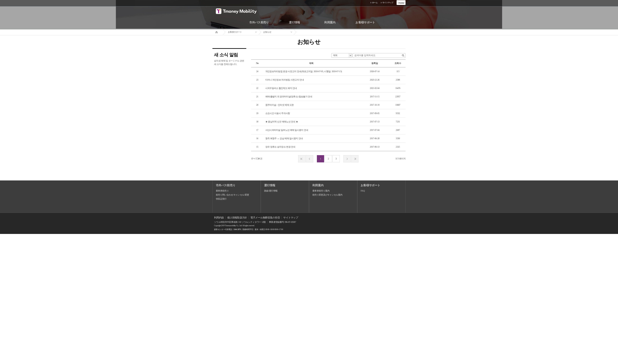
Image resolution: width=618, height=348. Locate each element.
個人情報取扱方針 (237, 217)
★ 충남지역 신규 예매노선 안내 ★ (281, 122)
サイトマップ (387, 2)
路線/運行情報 (270, 191)
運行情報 (269, 185)
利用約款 (219, 217)
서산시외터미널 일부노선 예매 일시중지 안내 (286, 130)
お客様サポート (235, 32)
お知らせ (267, 32)
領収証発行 (221, 199)
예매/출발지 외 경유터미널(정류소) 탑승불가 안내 (288, 96)
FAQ (363, 191)
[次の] (347, 158)
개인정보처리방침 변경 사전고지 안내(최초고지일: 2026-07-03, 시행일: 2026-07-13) (303, 71)
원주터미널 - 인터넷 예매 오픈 (279, 105)
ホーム (375, 2)
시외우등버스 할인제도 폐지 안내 (281, 88)
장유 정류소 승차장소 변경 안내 (280, 147)
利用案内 (317, 185)
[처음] (301, 158)
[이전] (309, 158)
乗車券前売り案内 (320, 191)
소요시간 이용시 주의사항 (277, 113)
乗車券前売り (222, 191)
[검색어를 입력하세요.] (403, 55)
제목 (335, 55)
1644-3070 (237, 229)
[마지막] (354, 158)
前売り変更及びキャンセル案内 (327, 195)
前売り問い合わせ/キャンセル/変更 (232, 195)
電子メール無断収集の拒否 (265, 217)
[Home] (217, 31)
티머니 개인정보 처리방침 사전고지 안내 (284, 80)
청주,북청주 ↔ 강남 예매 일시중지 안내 (284, 138)
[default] (311, 32)
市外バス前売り (225, 185)
